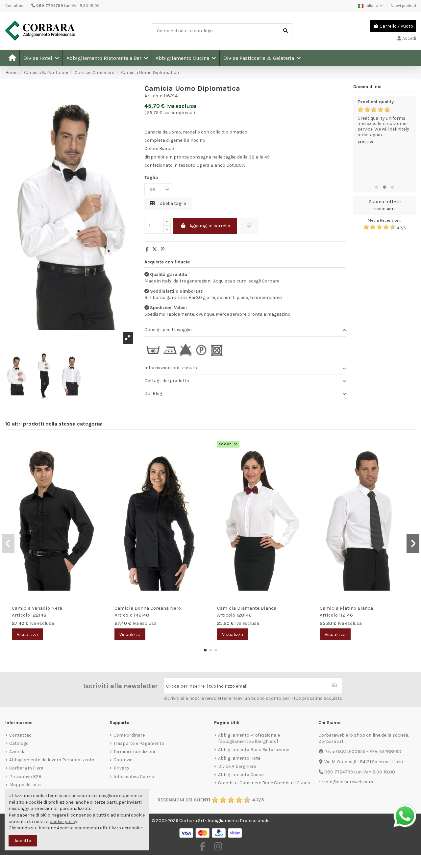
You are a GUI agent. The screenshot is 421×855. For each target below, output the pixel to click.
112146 (346, 615)
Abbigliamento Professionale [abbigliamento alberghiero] (249, 738)
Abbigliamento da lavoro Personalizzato (51, 760)
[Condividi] (147, 249)
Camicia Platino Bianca (346, 608)
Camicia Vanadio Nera (37, 608)
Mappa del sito (25, 785)
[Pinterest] (162, 249)
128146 (244, 615)
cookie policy (63, 821)
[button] (40, 58)
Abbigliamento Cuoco (241, 774)
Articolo (153, 96)
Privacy (121, 768)
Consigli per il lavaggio (168, 329)
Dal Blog (153, 393)
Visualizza (27, 634)
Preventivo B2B (25, 776)
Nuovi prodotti (403, 5)
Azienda (17, 751)
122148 (38, 615)
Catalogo (19, 743)
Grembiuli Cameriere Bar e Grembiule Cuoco (264, 783)
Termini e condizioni (134, 751)
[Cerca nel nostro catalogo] (285, 30)
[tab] (245, 330)
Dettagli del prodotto (166, 380)
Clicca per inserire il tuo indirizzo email (206, 686)
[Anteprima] (99, 459)
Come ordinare (129, 735)
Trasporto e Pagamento (138, 743)
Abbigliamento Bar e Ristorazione (253, 749)
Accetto (22, 840)
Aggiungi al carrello (209, 226)
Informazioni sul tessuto (170, 368)
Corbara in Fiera (26, 768)
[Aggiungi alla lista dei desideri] (249, 226)
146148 (141, 615)
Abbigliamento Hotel (239, 758)
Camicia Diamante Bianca (246, 608)
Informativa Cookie (133, 776)
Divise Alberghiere (237, 766)
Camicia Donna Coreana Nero (147, 608)
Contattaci (14, 5)
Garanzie (122, 760)
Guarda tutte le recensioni (385, 205)
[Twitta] (154, 249)
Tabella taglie (171, 203)
